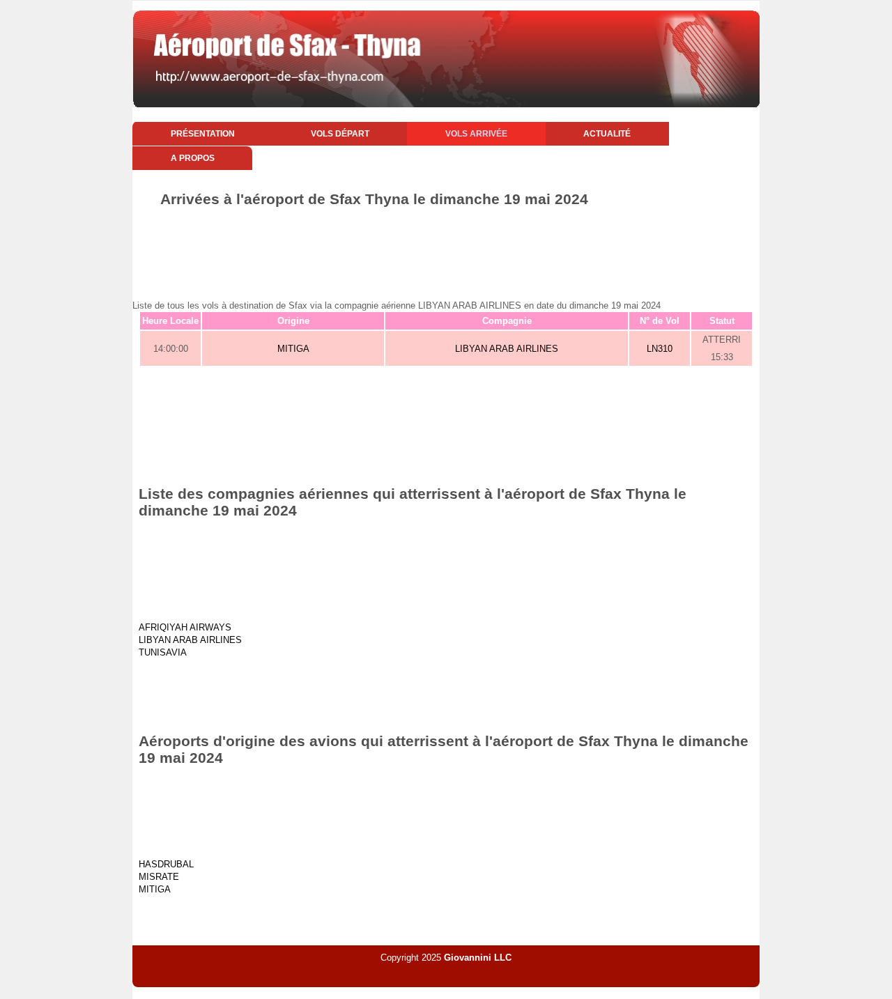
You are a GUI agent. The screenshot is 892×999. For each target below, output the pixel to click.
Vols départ (340, 134)
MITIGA (293, 348)
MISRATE (159, 877)
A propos (193, 158)
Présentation (203, 134)
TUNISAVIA (163, 652)
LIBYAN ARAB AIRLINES (506, 348)
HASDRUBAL (166, 864)
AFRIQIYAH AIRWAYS (185, 627)
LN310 (659, 348)
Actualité (607, 134)
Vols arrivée (476, 134)
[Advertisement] (446, 246)
